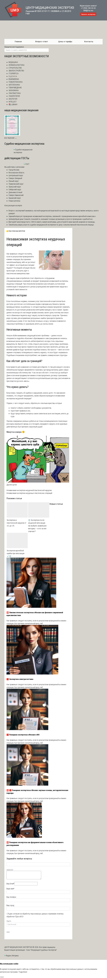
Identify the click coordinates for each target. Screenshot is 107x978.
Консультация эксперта (13, 205)
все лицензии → (10, 138)
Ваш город (10, 905)
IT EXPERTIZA (13, 73)
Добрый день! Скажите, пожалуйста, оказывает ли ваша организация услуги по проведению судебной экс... (53, 219)
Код (11, 869)
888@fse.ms (88, 10)
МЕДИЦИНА (13, 62)
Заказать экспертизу (88, 14)
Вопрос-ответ (41, 41)
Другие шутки (11, 485)
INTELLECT (13, 102)
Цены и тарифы (65, 41)
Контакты (88, 41)
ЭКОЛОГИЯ (13, 99)
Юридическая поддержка (14, 47)
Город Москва (14, 170)
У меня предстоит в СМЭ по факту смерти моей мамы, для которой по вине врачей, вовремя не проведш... (55, 222)
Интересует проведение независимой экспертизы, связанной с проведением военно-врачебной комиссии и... (55, 216)
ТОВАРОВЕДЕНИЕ (15, 87)
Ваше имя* (10, 889)
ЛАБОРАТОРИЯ (14, 96)
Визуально (8, 869)
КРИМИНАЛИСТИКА (16, 65)
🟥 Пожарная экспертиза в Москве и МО (22, 735)
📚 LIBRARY (13, 104)
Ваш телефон (11, 897)
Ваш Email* (10, 884)
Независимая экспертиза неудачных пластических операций (29, 493)
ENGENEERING (14, 79)
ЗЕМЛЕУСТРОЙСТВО (16, 71)
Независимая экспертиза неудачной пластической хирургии (29, 490)
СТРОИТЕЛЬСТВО (15, 68)
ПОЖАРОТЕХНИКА (16, 82)
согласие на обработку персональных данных (30, 914)
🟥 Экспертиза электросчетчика (19, 679)
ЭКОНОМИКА (14, 90)
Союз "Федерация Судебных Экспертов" (41, 950)
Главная (18, 41)
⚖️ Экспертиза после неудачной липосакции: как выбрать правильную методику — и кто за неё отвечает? (37, 525)
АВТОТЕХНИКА (14, 85)
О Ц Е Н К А (13, 76)
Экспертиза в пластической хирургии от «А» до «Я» (16, 523)
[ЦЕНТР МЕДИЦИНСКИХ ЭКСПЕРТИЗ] (12, 17)
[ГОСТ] (26, 164)
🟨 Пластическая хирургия (15, 231)
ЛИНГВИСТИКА (15, 93)
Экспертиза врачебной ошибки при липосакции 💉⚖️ (15, 553)
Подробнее (22, 972)
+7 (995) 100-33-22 (88, 8)
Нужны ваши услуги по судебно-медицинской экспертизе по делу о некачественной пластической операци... (54, 225)
